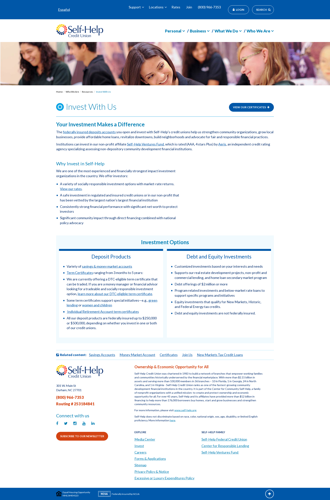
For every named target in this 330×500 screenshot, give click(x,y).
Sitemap (140, 465)
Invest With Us (103, 91)
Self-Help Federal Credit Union (224, 439)
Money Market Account (137, 355)
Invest (139, 446)
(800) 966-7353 (209, 7)
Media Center (144, 439)
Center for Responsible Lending (225, 446)
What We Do (226, 30)
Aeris (222, 144)
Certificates (169, 355)
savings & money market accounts (107, 266)
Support (135, 7)
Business (198, 30)
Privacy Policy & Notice (151, 471)
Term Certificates (80, 273)
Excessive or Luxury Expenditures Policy (164, 478)
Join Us (187, 355)
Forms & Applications (150, 458)
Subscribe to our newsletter (82, 436)
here (172, 420)
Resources (87, 91)
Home (59, 91)
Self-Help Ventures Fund (145, 144)
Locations (156, 7)
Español (64, 9)
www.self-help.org (185, 410)
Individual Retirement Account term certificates (103, 311)
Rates (175, 7)
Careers (140, 452)
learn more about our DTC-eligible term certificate (115, 294)
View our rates (71, 189)
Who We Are (258, 30)
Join (189, 7)
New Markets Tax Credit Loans (220, 355)
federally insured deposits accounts (89, 132)
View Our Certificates (249, 107)
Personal (173, 30)
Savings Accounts (102, 355)
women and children (97, 305)
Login (240, 9)
